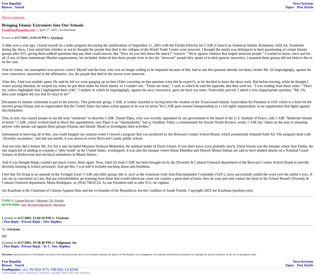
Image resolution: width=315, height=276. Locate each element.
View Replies (52, 221)
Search (19, 7)
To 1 (46, 246)
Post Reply (11, 221)
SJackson (62, 218)
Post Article (305, 7)
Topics (289, 7)
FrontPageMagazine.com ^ (19, 30)
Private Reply (31, 221)
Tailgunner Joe (66, 242)
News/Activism (303, 3)
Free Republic (11, 3)
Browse (7, 7)
